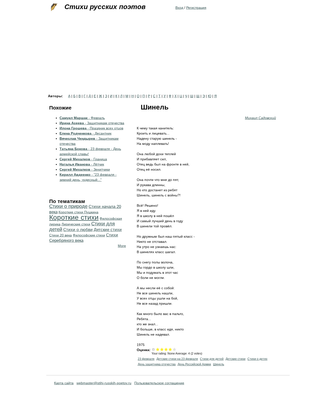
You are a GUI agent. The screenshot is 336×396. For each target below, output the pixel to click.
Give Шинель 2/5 (162, 349)
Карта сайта (64, 383)
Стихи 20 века (60, 235)
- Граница (83, 159)
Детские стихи (235, 359)
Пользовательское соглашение (159, 383)
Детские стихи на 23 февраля (177, 359)
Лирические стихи (75, 224)
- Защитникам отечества (92, 123)
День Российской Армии (194, 364)
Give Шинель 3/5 (166, 349)
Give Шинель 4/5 (170, 349)
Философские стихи (89, 235)
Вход (179, 8)
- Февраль (82, 118)
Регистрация (196, 8)
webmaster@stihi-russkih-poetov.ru (103, 383)
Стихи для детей (212, 359)
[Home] (54, 7)
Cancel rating (154, 349)
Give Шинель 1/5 (158, 349)
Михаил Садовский (260, 118)
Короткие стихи (74, 217)
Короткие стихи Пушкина (78, 212)
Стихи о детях (257, 359)
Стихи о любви (78, 229)
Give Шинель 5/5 (174, 349)
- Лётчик (82, 164)
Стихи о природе (68, 206)
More (122, 246)
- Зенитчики (85, 169)
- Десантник (85, 133)
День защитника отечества (157, 364)
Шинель (218, 364)
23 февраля (146, 359)
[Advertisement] (168, 57)
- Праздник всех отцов (91, 128)
